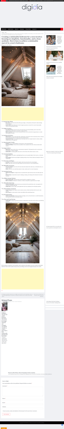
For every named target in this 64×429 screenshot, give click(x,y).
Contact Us (34, 29)
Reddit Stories (10, 29)
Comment (4, 386)
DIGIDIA (27, 422)
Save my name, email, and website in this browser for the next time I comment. (20, 411)
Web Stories (4, 29)
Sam (11, 45)
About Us (16, 29)
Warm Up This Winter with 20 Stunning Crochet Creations (21, 372)
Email (3, 402)
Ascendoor (34, 422)
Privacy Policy (28, 29)
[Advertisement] (32, 19)
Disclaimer (22, 29)
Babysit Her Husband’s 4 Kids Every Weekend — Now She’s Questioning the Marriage (34, 0)
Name (4, 398)
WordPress (42, 422)
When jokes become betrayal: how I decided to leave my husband (11, 0)
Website (4, 406)
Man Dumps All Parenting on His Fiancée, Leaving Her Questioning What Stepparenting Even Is (53, 48)
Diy (2, 290)
